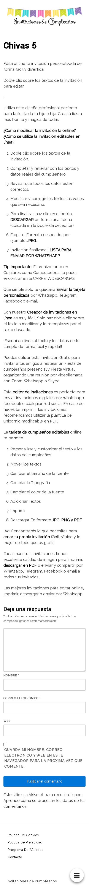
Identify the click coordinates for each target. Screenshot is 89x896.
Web (7, 720)
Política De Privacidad (25, 842)
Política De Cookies (23, 835)
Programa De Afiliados (25, 849)
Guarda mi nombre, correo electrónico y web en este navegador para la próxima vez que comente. (43, 758)
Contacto (15, 857)
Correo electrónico (22, 698)
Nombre (11, 675)
